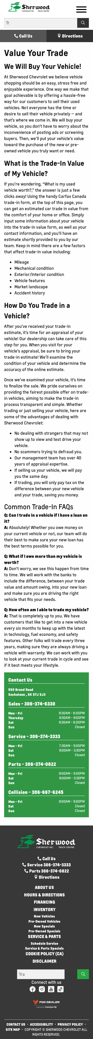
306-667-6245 (48, 792)
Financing (44, 902)
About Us (44, 887)
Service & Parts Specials (44, 948)
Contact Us (15, 1024)
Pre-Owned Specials (44, 931)
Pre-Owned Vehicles (44, 921)
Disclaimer (44, 961)
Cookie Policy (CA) (45, 953)
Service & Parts (44, 936)
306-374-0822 (40, 764)
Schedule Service (44, 943)
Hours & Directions (44, 895)
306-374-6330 (39, 704)
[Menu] (81, 10)
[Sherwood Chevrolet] (29, 6)
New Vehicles (44, 916)
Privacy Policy (70, 1024)
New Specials (44, 926)
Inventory (45, 909)
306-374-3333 (45, 736)
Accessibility (41, 1024)
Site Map (13, 1029)
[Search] (83, 23)
